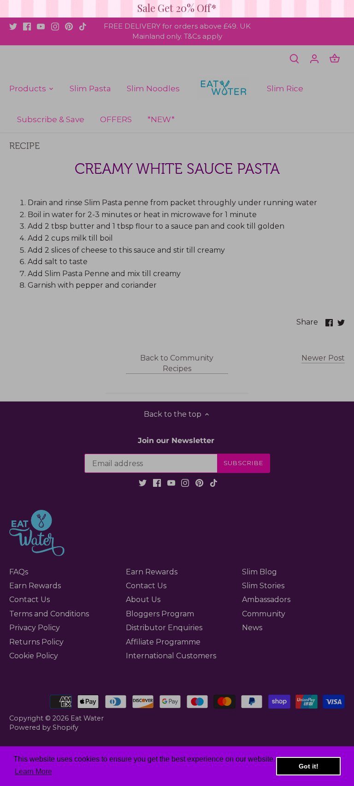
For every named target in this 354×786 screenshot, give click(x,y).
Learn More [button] (33, 771)
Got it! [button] (309, 766)
